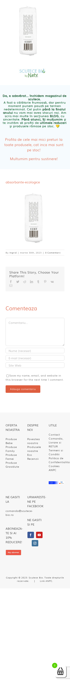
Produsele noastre (34, 449)
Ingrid (13, 252)
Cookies (54, 466)
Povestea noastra (33, 441)
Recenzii (33, 458)
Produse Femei (11, 456)
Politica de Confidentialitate (56, 460)
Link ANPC (46, 581)
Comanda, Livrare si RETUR (56, 442)
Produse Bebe (11, 441)
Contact (54, 434)
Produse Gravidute (12, 464)
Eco (29, 455)
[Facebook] (30, 535)
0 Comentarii (53, 252)
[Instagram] (35, 543)
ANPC (52, 470)
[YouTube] (39, 535)
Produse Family (11, 449)
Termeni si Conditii (56, 452)
